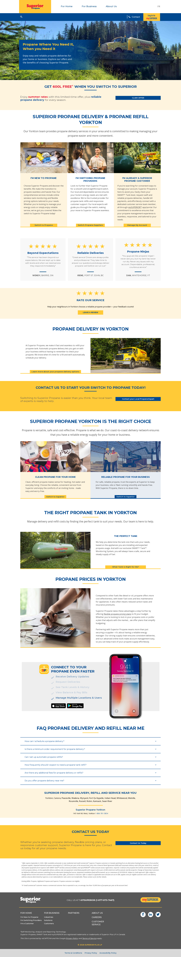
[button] (21, 17)
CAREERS (97, 917)
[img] (58, 705)
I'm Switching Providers (31, 920)
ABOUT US (97, 913)
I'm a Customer (27, 923)
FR (158, 6)
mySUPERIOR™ (135, 207)
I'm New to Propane (29, 917)
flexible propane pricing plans (117, 614)
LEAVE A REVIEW (90, 312)
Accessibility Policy (107, 953)
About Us (111, 6)
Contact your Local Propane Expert (138, 399)
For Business (89, 6)
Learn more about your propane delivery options (55, 372)
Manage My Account (137, 225)
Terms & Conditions (73, 953)
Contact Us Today (138, 843)
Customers (49, 923)
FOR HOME (26, 913)
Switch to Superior (55, 497)
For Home (67, 6)
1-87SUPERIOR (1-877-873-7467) (96, 900)
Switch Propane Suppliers (90, 225)
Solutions (48, 920)
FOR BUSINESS (51, 913)
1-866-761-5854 (101, 813)
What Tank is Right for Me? (125, 567)
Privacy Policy (91, 953)
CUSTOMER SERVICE (98, 923)
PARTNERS (73, 913)
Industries (48, 917)
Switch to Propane (44, 225)
